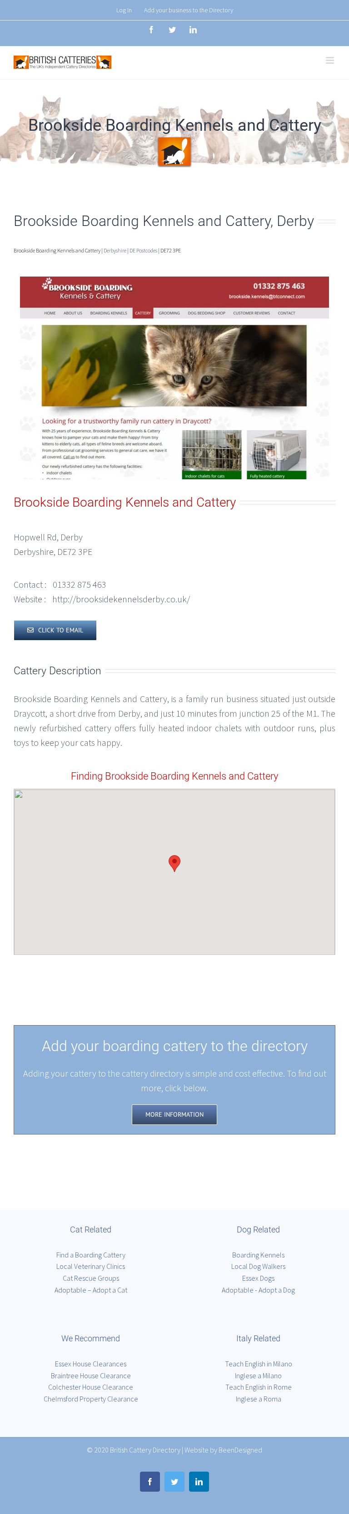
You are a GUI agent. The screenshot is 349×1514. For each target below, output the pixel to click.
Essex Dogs (258, 1278)
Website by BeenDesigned (223, 1449)
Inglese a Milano (258, 1375)
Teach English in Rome (258, 1386)
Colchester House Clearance (90, 1386)
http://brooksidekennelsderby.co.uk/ (121, 599)
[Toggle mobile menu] (330, 60)
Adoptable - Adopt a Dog (258, 1289)
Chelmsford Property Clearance (91, 1398)
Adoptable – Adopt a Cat (91, 1289)
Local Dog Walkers (258, 1266)
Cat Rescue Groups (91, 1278)
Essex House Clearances (90, 1363)
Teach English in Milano (258, 1363)
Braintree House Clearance (91, 1375)
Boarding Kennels (258, 1254)
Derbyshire (115, 250)
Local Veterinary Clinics (90, 1266)
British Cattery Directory (145, 1449)
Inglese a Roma (258, 1398)
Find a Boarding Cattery (90, 1254)
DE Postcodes (143, 250)
